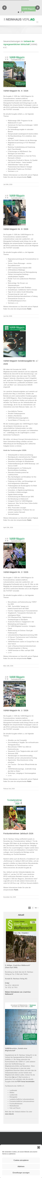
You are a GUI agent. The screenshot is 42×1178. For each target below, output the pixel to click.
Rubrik (29, 177)
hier (13, 1077)
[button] (39, 1147)
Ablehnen (21, 1166)
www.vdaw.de (9, 1114)
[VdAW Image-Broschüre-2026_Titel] (21, 1003)
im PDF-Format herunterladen (24, 1081)
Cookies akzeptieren (21, 1160)
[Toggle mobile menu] (37, 22)
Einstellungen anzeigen (21, 1173)
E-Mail (7, 983)
